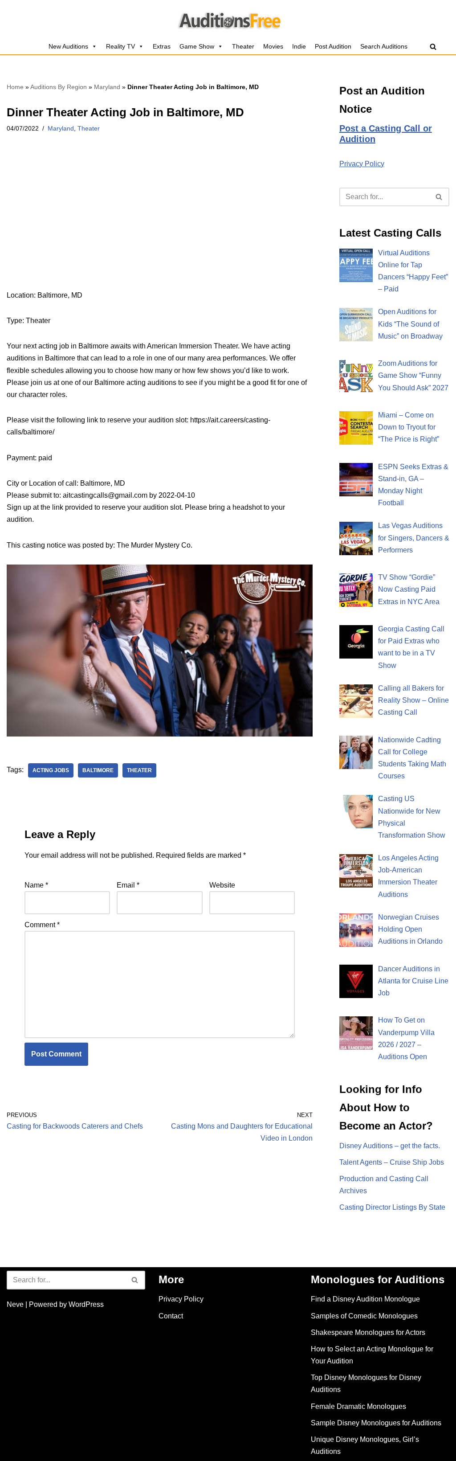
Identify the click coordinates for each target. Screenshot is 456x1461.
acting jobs (51, 770)
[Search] (433, 46)
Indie (299, 46)
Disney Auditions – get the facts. (389, 1146)
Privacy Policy (361, 164)
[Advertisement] (160, 223)
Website (222, 885)
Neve (15, 1304)
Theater (243, 46)
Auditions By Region (58, 86)
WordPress (86, 1304)
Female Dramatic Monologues (358, 1406)
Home (15, 86)
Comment (42, 925)
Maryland (107, 86)
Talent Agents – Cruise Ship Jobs (391, 1162)
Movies (273, 46)
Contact (171, 1316)
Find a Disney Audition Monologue (365, 1299)
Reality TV (120, 46)
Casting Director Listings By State (392, 1207)
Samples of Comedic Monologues (364, 1316)
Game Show (196, 46)
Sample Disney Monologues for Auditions (376, 1423)
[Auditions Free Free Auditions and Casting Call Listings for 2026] (228, 19)
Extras (162, 46)
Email (128, 885)
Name (36, 885)
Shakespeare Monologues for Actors (368, 1332)
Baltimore (98, 770)
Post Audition (333, 46)
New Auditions (68, 46)
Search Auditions (383, 46)
